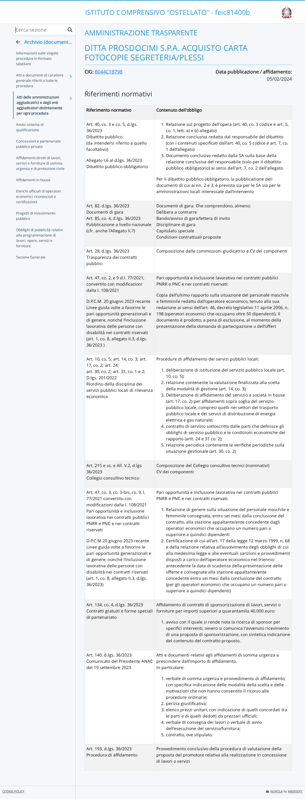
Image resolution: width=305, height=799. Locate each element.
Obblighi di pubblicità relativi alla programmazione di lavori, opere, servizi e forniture (39, 237)
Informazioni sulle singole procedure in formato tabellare (37, 58)
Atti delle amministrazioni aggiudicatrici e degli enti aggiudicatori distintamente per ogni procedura (39, 105)
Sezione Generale (31, 257)
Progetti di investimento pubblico (35, 216)
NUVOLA (276, 791)
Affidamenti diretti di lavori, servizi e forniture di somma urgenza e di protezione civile (40, 163)
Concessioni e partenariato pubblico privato (38, 144)
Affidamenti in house (33, 179)
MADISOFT (295, 791)
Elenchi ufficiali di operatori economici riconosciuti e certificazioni (38, 196)
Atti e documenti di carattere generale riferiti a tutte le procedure (39, 80)
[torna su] (293, 781)
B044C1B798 (108, 71)
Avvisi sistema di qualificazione (29, 127)
